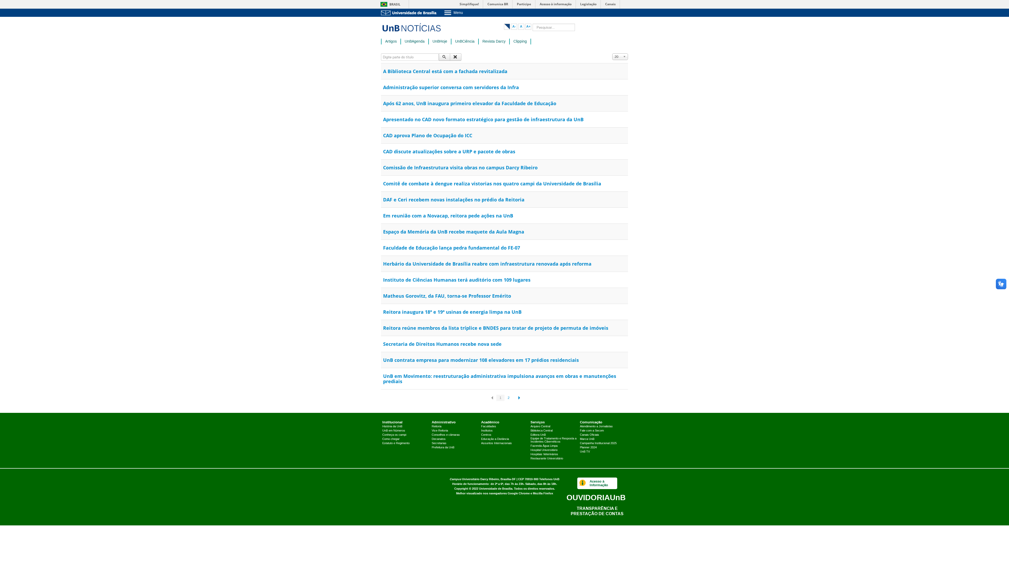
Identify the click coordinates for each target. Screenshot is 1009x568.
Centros (486, 435)
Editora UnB (538, 435)
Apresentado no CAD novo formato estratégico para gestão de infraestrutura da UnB (483, 119)
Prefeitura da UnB (443, 447)
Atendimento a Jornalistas (596, 426)
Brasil (394, 4)
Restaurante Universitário (547, 458)
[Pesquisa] (444, 57)
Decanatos (439, 439)
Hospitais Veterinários (544, 454)
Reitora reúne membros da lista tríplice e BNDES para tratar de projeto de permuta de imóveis (495, 328)
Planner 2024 (588, 447)
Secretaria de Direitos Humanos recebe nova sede (442, 344)
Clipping (520, 41)
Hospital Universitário (544, 450)
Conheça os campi (394, 435)
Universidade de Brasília (495, 489)
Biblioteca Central (542, 430)
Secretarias (439, 443)
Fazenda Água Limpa (544, 446)
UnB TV (585, 451)
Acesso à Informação (599, 483)
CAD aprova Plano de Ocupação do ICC (427, 135)
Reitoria (436, 426)
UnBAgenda (415, 41)
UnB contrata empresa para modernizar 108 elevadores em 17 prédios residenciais (481, 360)
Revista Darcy (494, 41)
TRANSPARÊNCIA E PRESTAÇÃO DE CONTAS (597, 511)
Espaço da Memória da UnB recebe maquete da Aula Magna (453, 232)
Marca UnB (587, 439)
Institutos (487, 430)
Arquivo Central (540, 426)
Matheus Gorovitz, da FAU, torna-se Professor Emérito (447, 296)
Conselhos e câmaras (446, 435)
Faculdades (488, 426)
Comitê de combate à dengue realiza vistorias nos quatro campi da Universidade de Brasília (492, 183)
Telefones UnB (549, 479)
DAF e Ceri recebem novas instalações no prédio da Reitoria (453, 199)
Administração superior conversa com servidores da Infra (451, 87)
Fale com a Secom (592, 430)
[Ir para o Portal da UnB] (410, 12)
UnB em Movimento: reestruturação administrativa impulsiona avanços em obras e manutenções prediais (499, 378)
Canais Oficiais (589, 435)
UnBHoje (440, 41)
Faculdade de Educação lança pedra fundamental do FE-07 (451, 248)
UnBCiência (465, 41)
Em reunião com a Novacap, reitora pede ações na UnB (448, 215)
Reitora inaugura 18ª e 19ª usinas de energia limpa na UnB (452, 312)
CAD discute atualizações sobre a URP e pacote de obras (449, 151)
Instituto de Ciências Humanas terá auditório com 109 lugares (457, 280)
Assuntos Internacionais (496, 443)
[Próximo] (518, 398)
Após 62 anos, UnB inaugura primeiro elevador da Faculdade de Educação (469, 103)
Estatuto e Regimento (396, 443)
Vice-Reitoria (440, 430)
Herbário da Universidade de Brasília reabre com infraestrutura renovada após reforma (487, 264)
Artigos (391, 41)
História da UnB (392, 426)
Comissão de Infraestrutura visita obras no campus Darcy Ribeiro (460, 167)
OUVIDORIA (596, 497)
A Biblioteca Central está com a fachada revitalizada (445, 71)
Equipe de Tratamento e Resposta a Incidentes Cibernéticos (553, 440)
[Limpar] (455, 57)
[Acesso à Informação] (582, 483)
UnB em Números (393, 430)
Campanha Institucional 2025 (598, 443)
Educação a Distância (495, 439)
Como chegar (391, 439)
